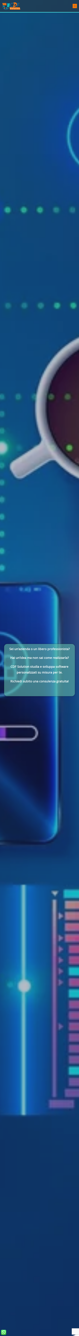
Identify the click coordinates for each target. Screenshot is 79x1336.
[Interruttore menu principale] (75, 6)
